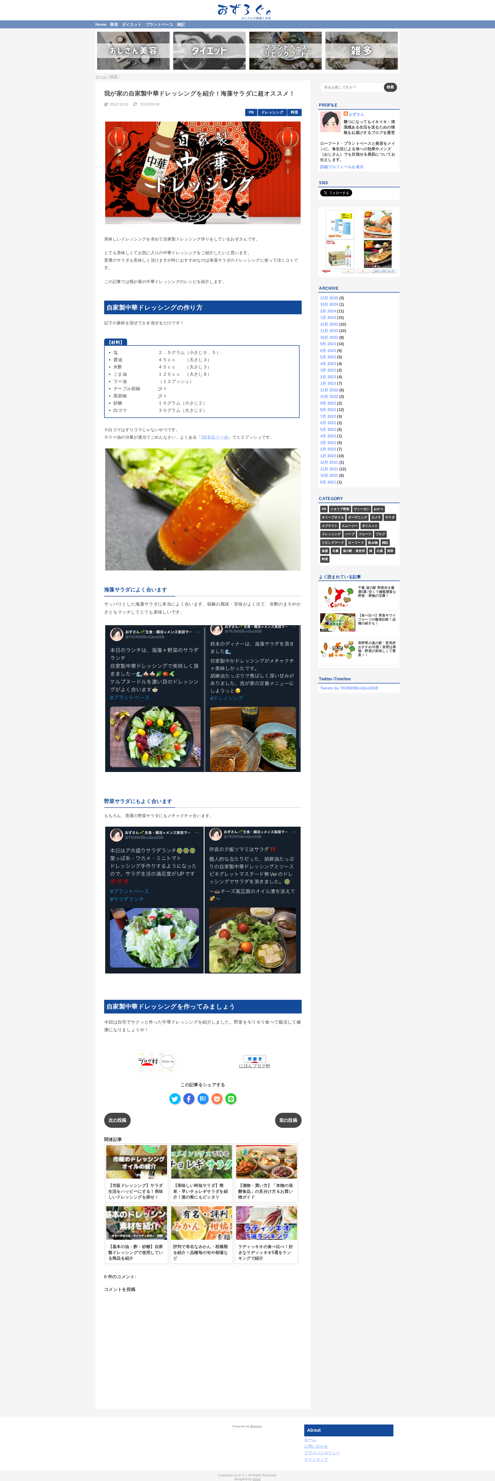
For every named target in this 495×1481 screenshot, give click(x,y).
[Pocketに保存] (216, 1098)
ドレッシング (272, 112)
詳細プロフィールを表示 (342, 167)
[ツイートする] (174, 1098)
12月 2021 (329, 462)
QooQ (256, 1479)
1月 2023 (328, 383)
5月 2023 (328, 357)
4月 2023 (328, 363)
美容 (114, 24)
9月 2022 (328, 403)
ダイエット (132, 24)
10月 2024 (329, 304)
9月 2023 (328, 344)
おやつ (378, 509)
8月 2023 (328, 350)
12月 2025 (329, 298)
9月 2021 (328, 482)
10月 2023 (329, 337)
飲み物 (373, 542)
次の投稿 (117, 1120)
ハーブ (349, 534)
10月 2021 (329, 475)
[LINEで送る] (230, 1098)
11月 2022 (329, 390)
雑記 (181, 24)
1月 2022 (328, 456)
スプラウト (330, 526)
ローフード (356, 542)
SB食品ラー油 (214, 437)
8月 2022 (328, 409)
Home (100, 24)
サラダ (390, 517)
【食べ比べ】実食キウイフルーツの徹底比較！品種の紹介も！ (377, 619)
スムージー (350, 526)
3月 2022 (328, 442)
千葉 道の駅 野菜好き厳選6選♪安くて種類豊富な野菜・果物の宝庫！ (377, 592)
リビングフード (333, 542)
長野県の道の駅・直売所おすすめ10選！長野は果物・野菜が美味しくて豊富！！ (377, 649)
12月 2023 (329, 324)
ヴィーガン (362, 509)
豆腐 (335, 551)
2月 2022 (328, 449)
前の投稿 (288, 1120)
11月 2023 (329, 330)
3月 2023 (328, 370)
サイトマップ (316, 1459)
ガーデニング (357, 517)
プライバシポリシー (322, 1453)
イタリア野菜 (340, 509)
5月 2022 (328, 429)
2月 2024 (328, 311)
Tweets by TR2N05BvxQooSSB (349, 688)
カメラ (376, 517)
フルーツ (365, 534)
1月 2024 (328, 317)
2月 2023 (328, 377)
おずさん (357, 114)
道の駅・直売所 (354, 551)
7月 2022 (328, 416)
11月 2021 (329, 469)
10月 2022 (329, 396)
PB (251, 112)
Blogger (255, 1426)
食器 (325, 551)
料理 (294, 112)
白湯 (380, 551)
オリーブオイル (333, 517)
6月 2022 (328, 423)
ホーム (310, 1439)
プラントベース (159, 24)
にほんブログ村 (254, 1066)
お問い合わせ (316, 1446)
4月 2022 (328, 436)
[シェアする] (188, 1098)
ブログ (380, 534)
